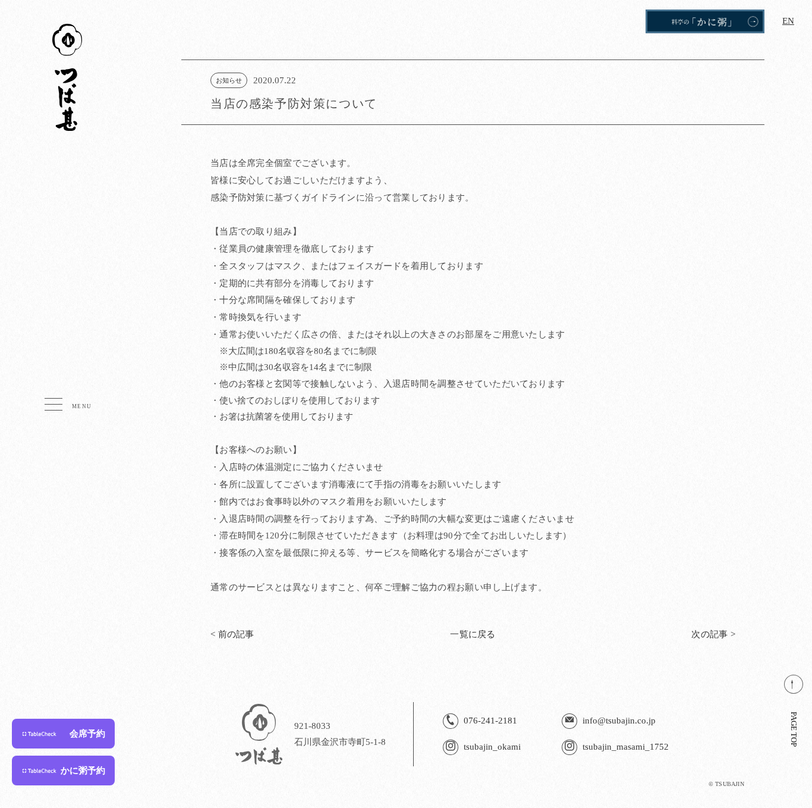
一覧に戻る (473, 634)
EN (788, 21)
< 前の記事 (232, 634)
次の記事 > (713, 634)
